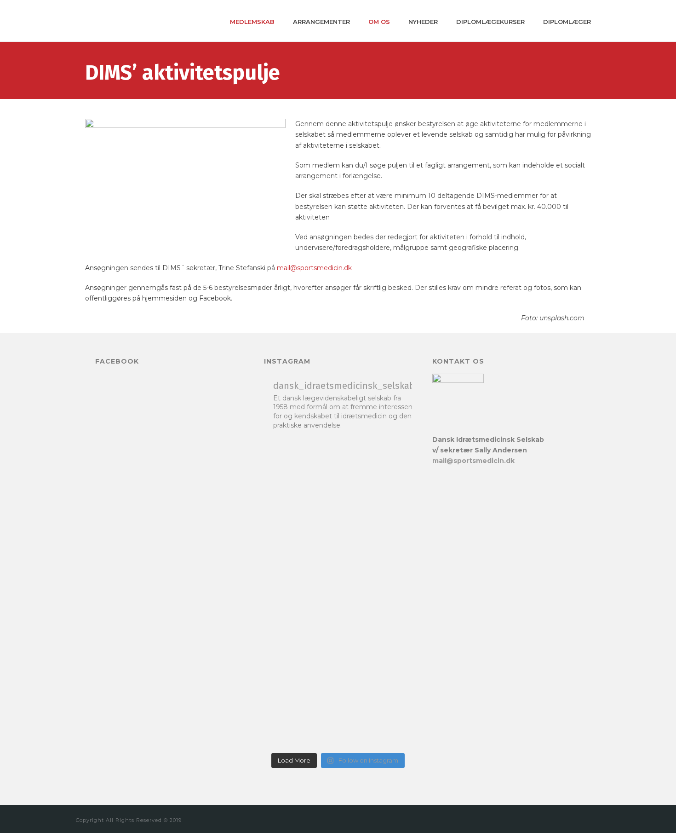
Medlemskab (252, 21)
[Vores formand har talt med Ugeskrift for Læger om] (376, 681)
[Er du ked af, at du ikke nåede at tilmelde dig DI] (376, 510)
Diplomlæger (567, 21)
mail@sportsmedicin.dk (314, 268)
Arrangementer (321, 21)
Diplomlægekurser (490, 21)
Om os (379, 21)
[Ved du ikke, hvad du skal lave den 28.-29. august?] (300, 526)
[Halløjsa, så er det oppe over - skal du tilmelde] (300, 665)
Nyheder (423, 21)
